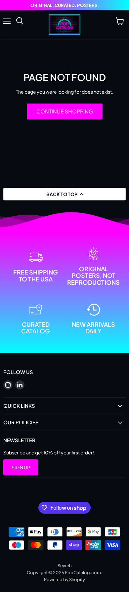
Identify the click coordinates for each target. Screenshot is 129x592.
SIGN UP (21, 467)
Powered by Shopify (64, 579)
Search (64, 565)
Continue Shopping (64, 111)
